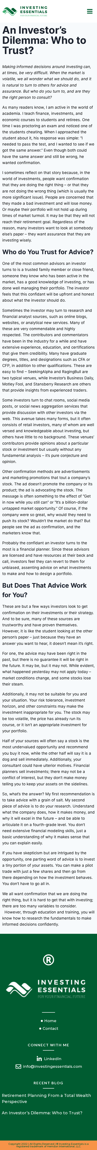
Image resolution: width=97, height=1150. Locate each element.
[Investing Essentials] (24, 11)
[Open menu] (90, 11)
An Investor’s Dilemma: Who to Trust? (42, 1112)
